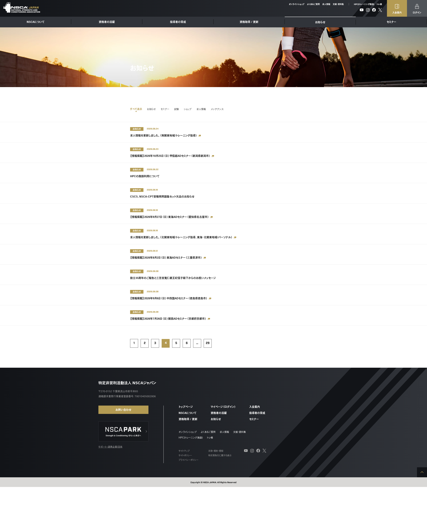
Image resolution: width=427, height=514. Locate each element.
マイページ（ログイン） (223, 406)
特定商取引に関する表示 (220, 455)
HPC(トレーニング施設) (364, 4)
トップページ (186, 406)
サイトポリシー (185, 455)
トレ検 (379, 4)
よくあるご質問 (313, 4)
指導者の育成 (178, 22)
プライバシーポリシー (188, 460)
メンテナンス (217, 109)
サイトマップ (184, 451)
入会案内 (254, 406)
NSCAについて (36, 22)
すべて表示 (136, 109)
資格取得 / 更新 (249, 22)
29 (207, 343)
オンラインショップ (296, 4)
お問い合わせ (123, 409)
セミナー (391, 22)
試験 (176, 109)
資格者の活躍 (107, 22)
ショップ (187, 109)
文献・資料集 (338, 4)
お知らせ (320, 22)
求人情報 (326, 4)
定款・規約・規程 (215, 451)
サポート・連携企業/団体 (110, 447)
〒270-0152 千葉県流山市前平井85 (118, 391)
